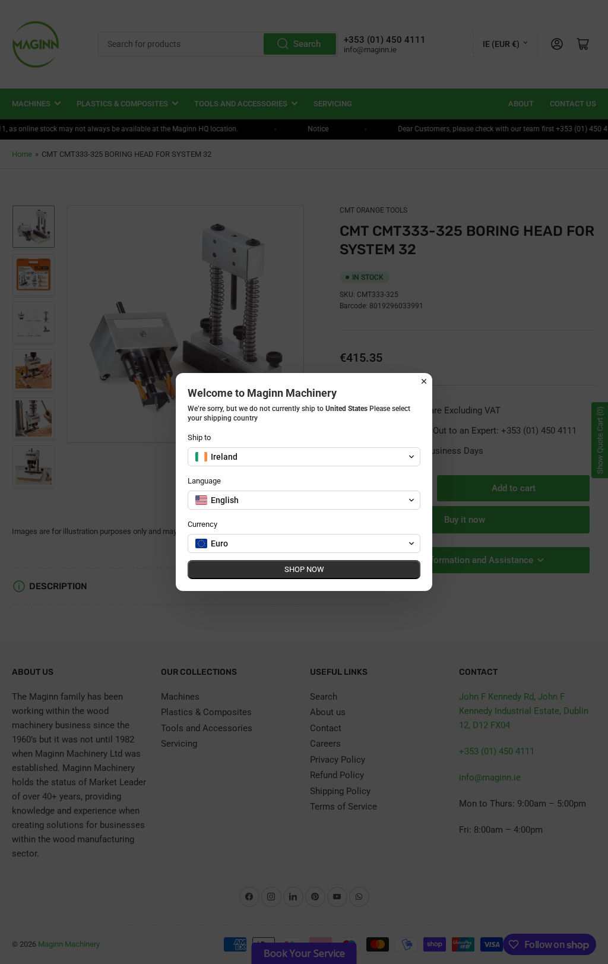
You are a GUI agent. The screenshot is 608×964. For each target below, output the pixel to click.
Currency (202, 524)
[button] (304, 456)
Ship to (199, 437)
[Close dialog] (424, 381)
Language (204, 480)
